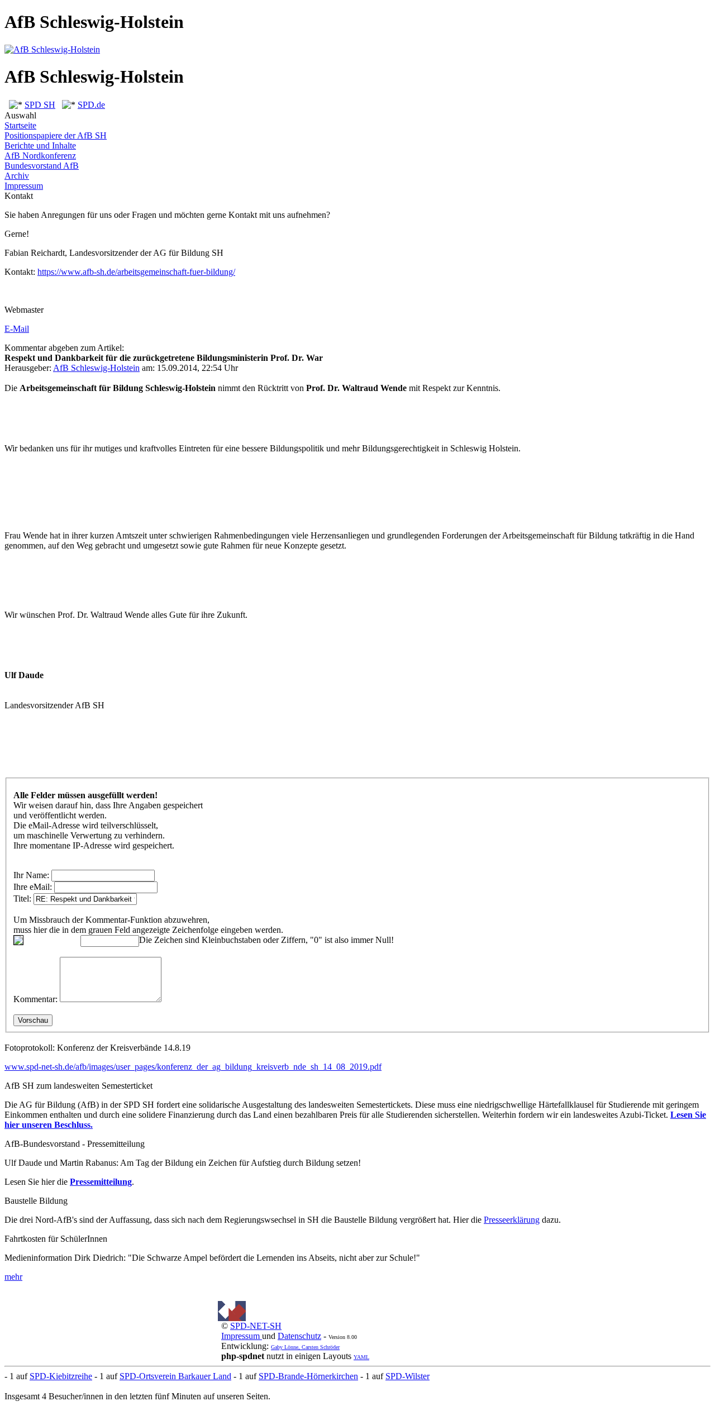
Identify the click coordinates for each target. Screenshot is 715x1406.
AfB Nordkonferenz (40, 155)
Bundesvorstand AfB (41, 165)
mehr (13, 1276)
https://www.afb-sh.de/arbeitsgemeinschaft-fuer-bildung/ (136, 272)
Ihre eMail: (32, 887)
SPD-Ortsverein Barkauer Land (175, 1376)
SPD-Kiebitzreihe (61, 1376)
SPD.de (91, 104)
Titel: (22, 898)
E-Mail (16, 328)
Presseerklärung (512, 1219)
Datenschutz (299, 1336)
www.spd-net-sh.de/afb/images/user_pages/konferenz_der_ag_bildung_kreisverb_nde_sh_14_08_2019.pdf (193, 1066)
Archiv (16, 175)
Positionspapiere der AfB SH (55, 135)
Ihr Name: (31, 875)
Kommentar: (35, 999)
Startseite (20, 125)
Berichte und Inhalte (40, 145)
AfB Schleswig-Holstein (96, 368)
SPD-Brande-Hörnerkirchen (308, 1376)
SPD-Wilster (407, 1376)
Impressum (23, 185)
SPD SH (40, 104)
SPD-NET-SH (256, 1326)
